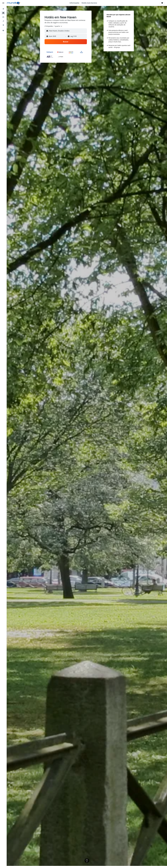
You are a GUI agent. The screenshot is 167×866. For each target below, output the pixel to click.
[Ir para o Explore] (3, 25)
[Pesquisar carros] (3, 17)
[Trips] (3, 31)
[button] (3, 3)
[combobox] (53, 26)
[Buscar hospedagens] (3, 13)
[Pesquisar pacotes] (3, 21)
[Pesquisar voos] (3, 9)
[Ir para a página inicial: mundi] (13, 3)
